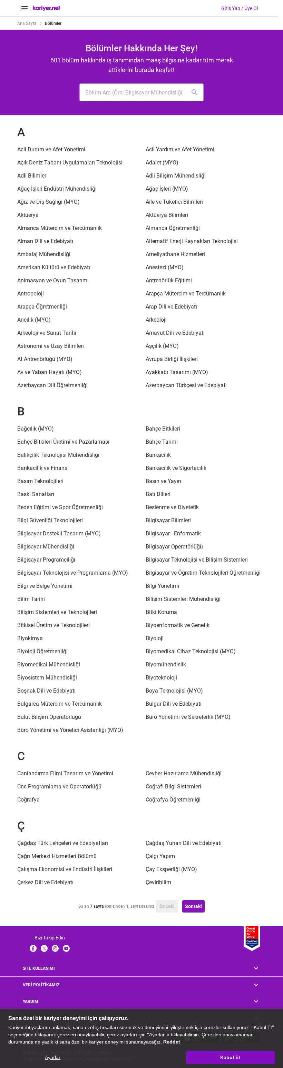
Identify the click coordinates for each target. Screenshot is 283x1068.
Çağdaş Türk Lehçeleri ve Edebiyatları (62, 843)
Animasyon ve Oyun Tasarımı (53, 280)
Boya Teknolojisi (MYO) (174, 690)
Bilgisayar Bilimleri (168, 520)
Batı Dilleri (158, 494)
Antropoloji (30, 293)
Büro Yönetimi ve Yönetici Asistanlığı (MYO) (70, 730)
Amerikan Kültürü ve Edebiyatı (53, 267)
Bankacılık (158, 455)
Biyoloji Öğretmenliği (42, 651)
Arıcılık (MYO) (34, 319)
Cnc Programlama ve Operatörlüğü (59, 786)
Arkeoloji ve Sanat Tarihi (46, 333)
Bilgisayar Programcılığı (46, 559)
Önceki (167, 906)
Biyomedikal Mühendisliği (48, 664)
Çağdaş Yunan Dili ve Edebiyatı (184, 843)
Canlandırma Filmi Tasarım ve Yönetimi (65, 773)
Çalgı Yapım (160, 856)
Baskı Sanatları (35, 494)
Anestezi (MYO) (165, 267)
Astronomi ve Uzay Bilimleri (50, 346)
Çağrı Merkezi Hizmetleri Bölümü (57, 856)
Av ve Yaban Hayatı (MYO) (49, 372)
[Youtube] (66, 948)
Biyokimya (30, 638)
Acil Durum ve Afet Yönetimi (51, 149)
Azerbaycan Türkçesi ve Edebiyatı (186, 385)
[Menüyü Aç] (24, 8)
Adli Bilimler (31, 175)
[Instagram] (55, 948)
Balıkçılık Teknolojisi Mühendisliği (58, 455)
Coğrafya (28, 799)
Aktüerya (28, 215)
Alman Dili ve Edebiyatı (45, 241)
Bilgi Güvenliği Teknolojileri (50, 520)
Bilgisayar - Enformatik (173, 533)
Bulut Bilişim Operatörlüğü (49, 717)
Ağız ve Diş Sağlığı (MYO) (48, 202)
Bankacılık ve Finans (42, 468)
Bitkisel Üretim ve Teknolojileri (53, 625)
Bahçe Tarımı (162, 442)
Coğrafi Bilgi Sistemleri (173, 786)
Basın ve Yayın (163, 481)
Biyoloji (155, 638)
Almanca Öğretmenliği (173, 228)
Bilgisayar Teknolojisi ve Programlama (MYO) (72, 573)
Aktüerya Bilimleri (167, 215)
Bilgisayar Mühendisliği (45, 546)
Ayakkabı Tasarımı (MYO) (177, 372)
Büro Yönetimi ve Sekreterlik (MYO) (188, 717)
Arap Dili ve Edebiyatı (171, 306)
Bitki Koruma (161, 612)
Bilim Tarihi (31, 599)
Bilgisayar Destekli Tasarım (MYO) (59, 533)
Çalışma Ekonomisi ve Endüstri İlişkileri (64, 869)
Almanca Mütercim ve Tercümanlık (59, 228)
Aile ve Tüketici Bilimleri (174, 202)
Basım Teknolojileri (40, 481)
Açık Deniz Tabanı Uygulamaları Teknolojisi (70, 162)
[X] (44, 948)
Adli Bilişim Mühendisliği (176, 175)
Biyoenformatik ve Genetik (177, 625)
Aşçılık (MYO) (162, 346)
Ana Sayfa (27, 23)
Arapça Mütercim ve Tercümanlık (186, 293)
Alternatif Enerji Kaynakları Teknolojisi (192, 241)
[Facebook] (33, 948)
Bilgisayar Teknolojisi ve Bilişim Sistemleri (197, 559)
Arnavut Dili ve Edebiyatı (175, 333)
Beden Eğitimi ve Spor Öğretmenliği (60, 507)
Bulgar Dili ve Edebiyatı (174, 704)
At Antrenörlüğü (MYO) (44, 359)
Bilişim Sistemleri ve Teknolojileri (57, 612)
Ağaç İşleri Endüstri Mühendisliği (57, 188)
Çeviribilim (158, 882)
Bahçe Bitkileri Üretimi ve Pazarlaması (63, 442)
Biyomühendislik (166, 664)
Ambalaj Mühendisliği (43, 254)
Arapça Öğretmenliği (42, 306)
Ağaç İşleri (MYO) (167, 188)
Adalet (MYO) (162, 162)
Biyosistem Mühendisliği (47, 677)
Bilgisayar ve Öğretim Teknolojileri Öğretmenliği (203, 573)
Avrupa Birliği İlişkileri (172, 359)
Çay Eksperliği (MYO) (171, 869)
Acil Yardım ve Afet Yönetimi (180, 149)
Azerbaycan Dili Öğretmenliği (52, 385)
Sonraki (193, 906)
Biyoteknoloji (161, 677)
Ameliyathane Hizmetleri (175, 254)
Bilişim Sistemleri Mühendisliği (183, 599)
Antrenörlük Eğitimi (169, 280)
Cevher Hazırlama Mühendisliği (184, 773)
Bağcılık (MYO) (35, 428)
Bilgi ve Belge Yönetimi (44, 586)
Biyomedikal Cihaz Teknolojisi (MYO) (191, 651)
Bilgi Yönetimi (162, 586)
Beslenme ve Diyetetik (172, 507)
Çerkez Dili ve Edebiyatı (45, 882)
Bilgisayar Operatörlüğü (174, 546)
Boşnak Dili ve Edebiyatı (46, 690)
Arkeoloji (156, 319)
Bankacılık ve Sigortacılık (176, 468)
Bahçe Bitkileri (163, 428)
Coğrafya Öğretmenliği (173, 799)
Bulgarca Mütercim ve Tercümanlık (59, 704)
